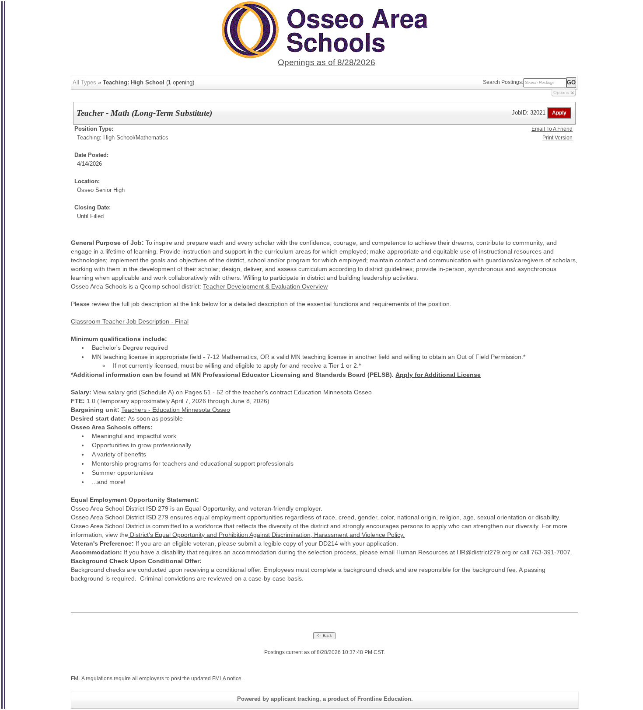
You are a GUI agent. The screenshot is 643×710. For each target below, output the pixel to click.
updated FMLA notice (216, 678)
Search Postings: (503, 82)
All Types (84, 82)
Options (561, 92)
